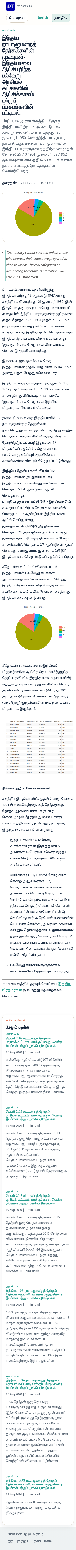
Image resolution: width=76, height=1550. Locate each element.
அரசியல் (8, 30)
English (42, 18)
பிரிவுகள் (17, 18)
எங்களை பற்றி (19, 1534)
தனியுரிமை (43, 1541)
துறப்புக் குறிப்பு (20, 1541)
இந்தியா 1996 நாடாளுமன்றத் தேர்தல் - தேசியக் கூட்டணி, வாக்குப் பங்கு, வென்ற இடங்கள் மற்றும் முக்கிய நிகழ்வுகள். (34, 1384)
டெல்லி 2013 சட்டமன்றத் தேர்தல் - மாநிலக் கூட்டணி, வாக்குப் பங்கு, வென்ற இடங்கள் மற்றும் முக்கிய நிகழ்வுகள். (34, 1115)
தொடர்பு (39, 1534)
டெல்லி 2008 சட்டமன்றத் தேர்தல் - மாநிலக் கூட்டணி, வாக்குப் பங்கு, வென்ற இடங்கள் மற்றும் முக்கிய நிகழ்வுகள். (34, 1042)
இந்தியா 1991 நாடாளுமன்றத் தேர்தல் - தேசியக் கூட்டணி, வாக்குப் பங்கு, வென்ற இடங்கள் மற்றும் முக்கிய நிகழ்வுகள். (34, 1294)
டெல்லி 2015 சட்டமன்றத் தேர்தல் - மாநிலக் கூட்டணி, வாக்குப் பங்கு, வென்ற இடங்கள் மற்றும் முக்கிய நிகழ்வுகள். (34, 1199)
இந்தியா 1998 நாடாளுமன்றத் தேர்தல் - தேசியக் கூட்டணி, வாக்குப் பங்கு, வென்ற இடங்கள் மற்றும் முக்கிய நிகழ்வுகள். (34, 1484)
